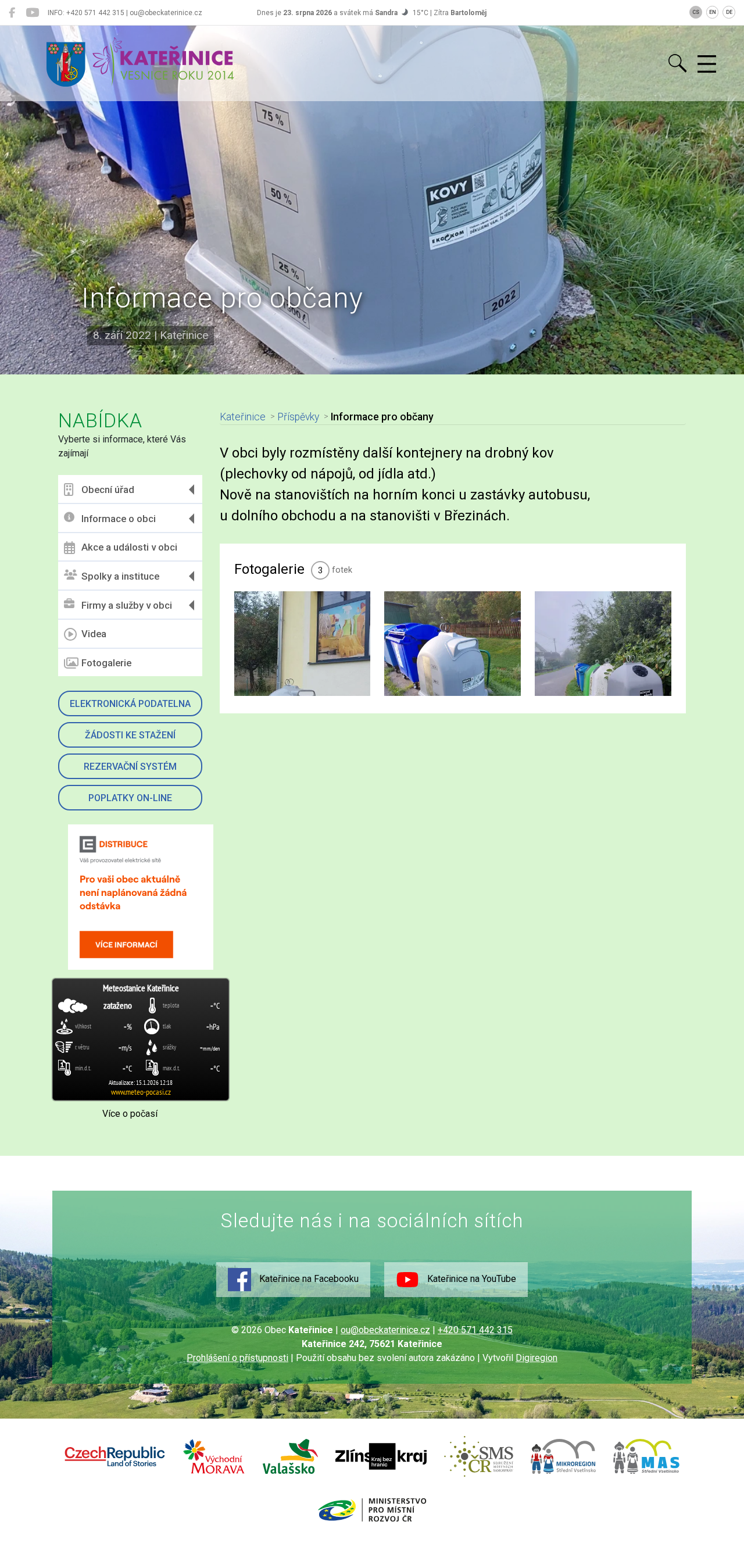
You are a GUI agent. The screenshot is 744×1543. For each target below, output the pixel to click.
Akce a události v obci (129, 547)
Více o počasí (130, 1113)
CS (695, 12)
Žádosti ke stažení (130, 735)
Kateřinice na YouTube (470, 1278)
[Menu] (707, 65)
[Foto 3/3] (603, 643)
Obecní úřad (107, 489)
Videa (93, 634)
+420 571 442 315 (475, 1329)
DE (729, 12)
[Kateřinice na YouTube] (32, 13)
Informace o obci (118, 518)
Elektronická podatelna (130, 703)
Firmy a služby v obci (126, 605)
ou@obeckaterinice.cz (385, 1329)
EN (712, 12)
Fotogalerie (106, 663)
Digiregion (536, 1357)
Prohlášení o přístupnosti (237, 1357)
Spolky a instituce (120, 576)
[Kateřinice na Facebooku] (12, 13)
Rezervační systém (130, 766)
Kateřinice (243, 417)
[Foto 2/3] (452, 643)
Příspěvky (298, 417)
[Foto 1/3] (302, 643)
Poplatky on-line (130, 797)
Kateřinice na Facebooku (308, 1278)
